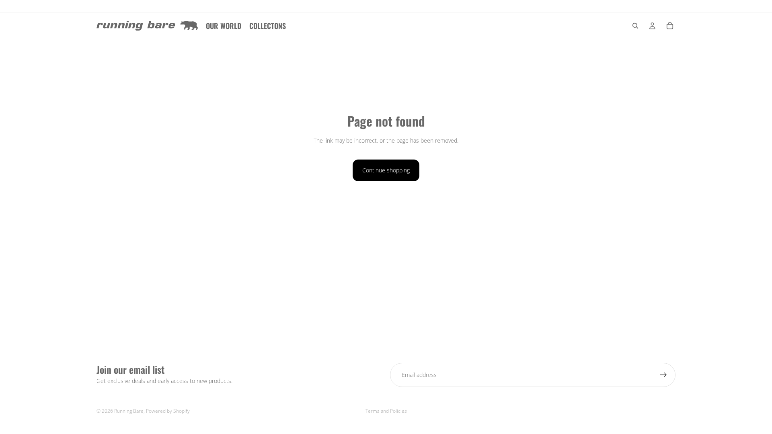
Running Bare (129, 410)
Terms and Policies (386, 410)
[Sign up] (663, 374)
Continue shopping (386, 170)
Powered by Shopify (168, 410)
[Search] (635, 26)
